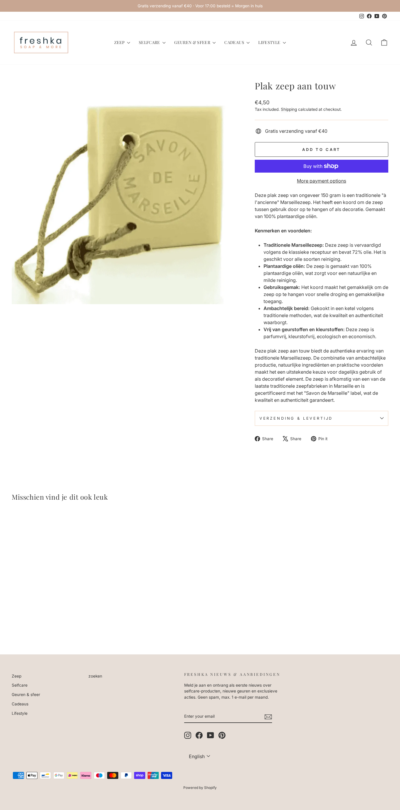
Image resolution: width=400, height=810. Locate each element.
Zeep (120, 42)
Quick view (56, 598)
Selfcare (150, 42)
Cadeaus (234, 42)
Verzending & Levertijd (296, 418)
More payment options (321, 181)
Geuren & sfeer (192, 42)
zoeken (95, 676)
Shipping (289, 109)
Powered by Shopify (200, 787)
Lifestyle (269, 42)
